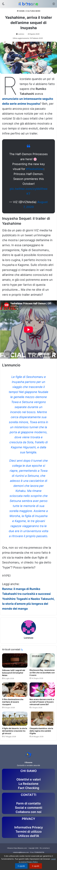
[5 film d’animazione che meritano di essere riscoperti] (14, 689)
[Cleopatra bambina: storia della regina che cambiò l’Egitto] (42, 719)
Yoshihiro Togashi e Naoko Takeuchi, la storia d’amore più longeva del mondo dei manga (28, 603)
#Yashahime (35, 169)
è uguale (21, 866)
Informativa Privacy (28, 827)
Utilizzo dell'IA (28, 836)
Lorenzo (21, 34)
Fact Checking (28, 788)
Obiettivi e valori (28, 779)
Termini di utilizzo (29, 831)
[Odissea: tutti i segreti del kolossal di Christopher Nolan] (14, 660)
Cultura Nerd (33, 11)
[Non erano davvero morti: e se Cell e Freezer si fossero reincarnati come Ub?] (42, 689)
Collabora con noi (28, 812)
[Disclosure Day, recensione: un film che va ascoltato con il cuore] (42, 660)
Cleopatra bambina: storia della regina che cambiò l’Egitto (41, 730)
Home (22, 11)
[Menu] (53, 5)
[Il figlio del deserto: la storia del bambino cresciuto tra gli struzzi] (14, 719)
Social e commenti (28, 808)
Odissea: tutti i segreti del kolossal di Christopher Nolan (13, 672)
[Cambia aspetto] (3, 5)
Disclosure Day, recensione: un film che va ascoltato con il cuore (42, 672)
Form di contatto (28, 803)
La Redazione (28, 784)
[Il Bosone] (28, 4)
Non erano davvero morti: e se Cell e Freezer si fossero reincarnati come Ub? (42, 701)
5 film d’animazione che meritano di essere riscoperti (12, 701)
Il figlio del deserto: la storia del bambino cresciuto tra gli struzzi (14, 730)
